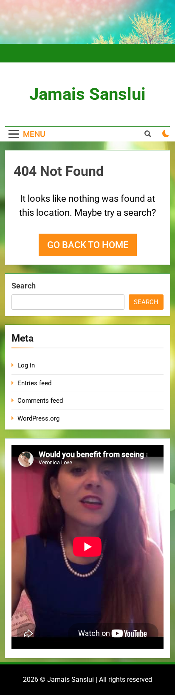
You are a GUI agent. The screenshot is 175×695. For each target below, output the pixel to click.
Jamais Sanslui (87, 94)
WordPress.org (38, 418)
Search (23, 285)
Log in (26, 365)
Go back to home (87, 245)
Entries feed (34, 383)
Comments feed (40, 400)
